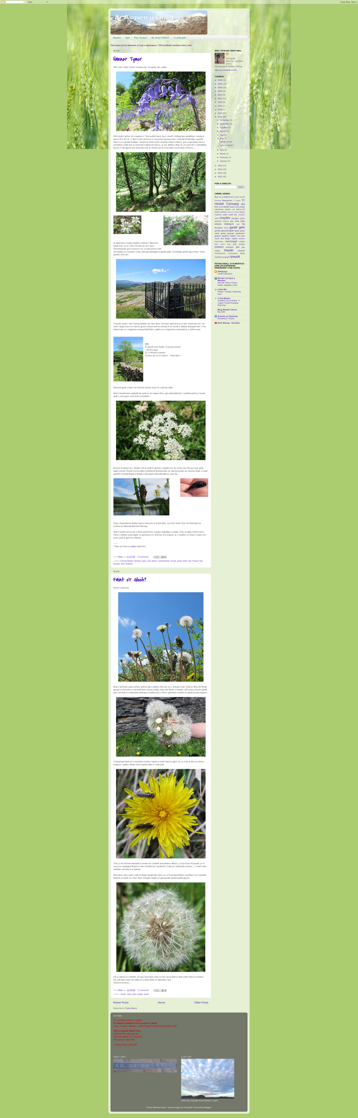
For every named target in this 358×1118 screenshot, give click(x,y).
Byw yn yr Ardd (221, 197)
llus (222, 239)
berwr (221, 207)
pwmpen (230, 247)
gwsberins (240, 233)
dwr (231, 221)
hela (238, 236)
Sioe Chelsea (127, 564)
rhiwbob (241, 251)
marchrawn (219, 242)
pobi (229, 244)
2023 (220, 91)
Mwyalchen (227, 201)
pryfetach (219, 247)
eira (237, 221)
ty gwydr (226, 257)
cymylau (235, 218)
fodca (226, 228)
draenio (226, 221)
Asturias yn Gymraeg (228, 316)
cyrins (242, 218)
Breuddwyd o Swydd (226, 318)
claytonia (218, 215)
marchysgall (231, 241)
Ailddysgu (222, 271)
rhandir (228, 250)
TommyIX (188, 1107)
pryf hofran (239, 244)
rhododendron (220, 253)
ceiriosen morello (233, 212)
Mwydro (117, 37)
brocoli (237, 207)
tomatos (218, 257)
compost (241, 215)
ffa (243, 224)
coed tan (233, 215)
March (223, 154)
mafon (234, 239)
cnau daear (152, 561)
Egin (127, 37)
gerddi (217, 231)
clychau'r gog (140, 561)
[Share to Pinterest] (165, 557)
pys (237, 247)
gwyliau (225, 236)
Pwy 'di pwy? (140, 37)
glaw (231, 230)
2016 (220, 117)
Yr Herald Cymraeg (230, 202)
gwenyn (230, 233)
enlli (238, 224)
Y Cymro (237, 201)
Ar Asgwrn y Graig (144, 17)
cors (216, 218)
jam (243, 236)
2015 (220, 166)
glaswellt (225, 231)
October (224, 127)
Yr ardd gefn (180, 37)
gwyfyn (218, 236)
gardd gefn (237, 227)
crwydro (224, 218)
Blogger (207, 1107)
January (224, 161)
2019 (220, 106)
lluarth (217, 239)
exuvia (173, 561)
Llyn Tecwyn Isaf (195, 561)
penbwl (116, 564)
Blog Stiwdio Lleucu (227, 310)
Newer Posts (121, 1002)
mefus (242, 241)
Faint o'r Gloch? (129, 580)
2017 (220, 113)
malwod (242, 239)
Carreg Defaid (126, 561)
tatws (242, 253)
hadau (140, 994)
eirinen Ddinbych (224, 224)
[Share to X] (160, 557)
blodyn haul (229, 207)
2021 (220, 99)
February (224, 157)
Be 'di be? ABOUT (160, 37)
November (225, 124)
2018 (220, 110)
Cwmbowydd (163, 561)
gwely (223, 233)
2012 (220, 177)
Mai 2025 (221, 312)
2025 (220, 84)
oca (216, 244)
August (223, 131)
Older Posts (201, 1002)
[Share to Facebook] (162, 557)
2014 (220, 169)
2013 (220, 173)
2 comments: (144, 557)
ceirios (223, 212)
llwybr (227, 239)
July (222, 135)
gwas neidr (182, 561)
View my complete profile (226, 70)
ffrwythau (219, 228)
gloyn (237, 231)
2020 (220, 102)
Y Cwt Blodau (224, 298)
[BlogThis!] (157, 557)
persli (223, 244)
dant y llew (131, 994)
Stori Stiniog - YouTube (229, 323)
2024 (220, 87)
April (222, 150)
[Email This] (154, 557)
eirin (242, 221)
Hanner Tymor (127, 59)
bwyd (242, 207)
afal (243, 204)
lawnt (146, 994)
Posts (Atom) (131, 1008)
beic (216, 207)
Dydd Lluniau (234, 197)
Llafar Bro (222, 289)
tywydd (235, 256)
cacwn (227, 209)
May (222, 138)
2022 (220, 95)
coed (225, 215)
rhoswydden (233, 253)
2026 (220, 80)
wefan (133, 546)
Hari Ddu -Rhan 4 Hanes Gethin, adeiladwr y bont (227, 284)
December (225, 120)
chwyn (123, 994)
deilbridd (218, 221)
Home (161, 1002)
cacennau (219, 209)
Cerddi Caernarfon (225, 274)
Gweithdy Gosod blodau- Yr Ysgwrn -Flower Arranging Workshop (229, 303)
